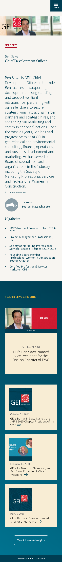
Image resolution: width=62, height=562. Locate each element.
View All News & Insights (31, 540)
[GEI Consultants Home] (11, 23)
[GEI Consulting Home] (11, 7)
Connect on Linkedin (17, 192)
